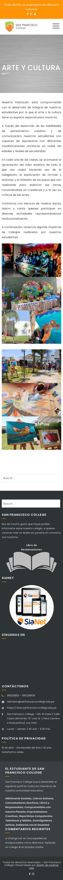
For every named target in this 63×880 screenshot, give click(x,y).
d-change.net (13, 838)
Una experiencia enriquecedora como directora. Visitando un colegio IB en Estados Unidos (30, 843)
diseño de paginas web (44, 866)
